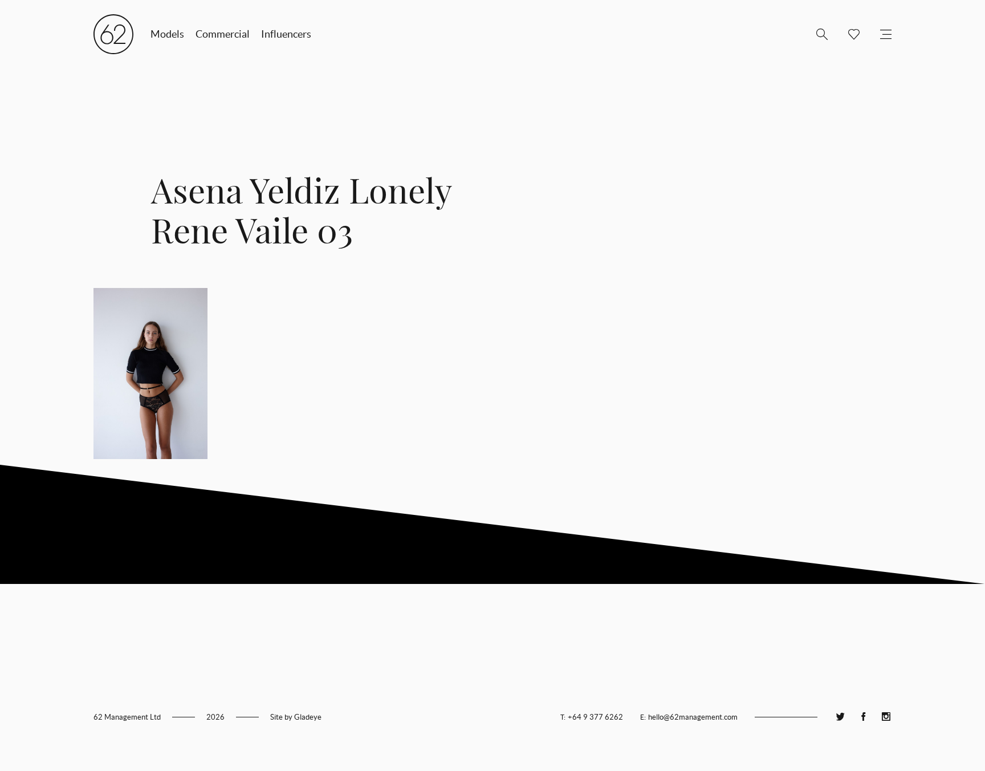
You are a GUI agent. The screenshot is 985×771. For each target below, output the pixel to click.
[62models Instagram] (886, 717)
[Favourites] (849, 34)
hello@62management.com (693, 717)
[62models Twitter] (840, 717)
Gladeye (307, 717)
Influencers (286, 34)
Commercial (223, 34)
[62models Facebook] (863, 717)
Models (167, 34)
